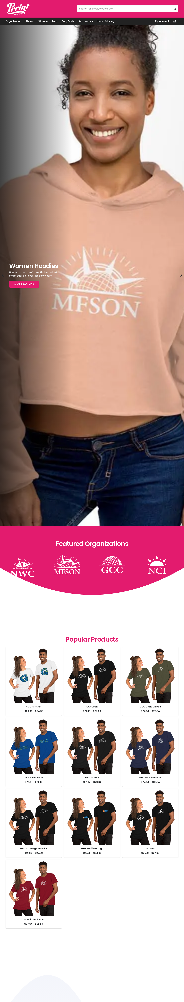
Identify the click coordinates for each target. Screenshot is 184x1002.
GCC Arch (91, 706)
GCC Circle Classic (150, 706)
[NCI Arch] (150, 817)
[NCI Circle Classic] (34, 888)
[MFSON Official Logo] (92, 817)
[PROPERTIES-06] (70, 564)
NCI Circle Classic (33, 919)
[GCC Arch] (92, 675)
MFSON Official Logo (92, 848)
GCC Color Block (33, 777)
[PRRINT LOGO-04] (18, 9)
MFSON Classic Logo (150, 777)
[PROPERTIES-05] (159, 564)
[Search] (174, 8)
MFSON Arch (92, 777)
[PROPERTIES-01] (25, 564)
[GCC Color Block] (34, 746)
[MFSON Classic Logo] (150, 746)
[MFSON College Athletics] (34, 817)
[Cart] (174, 21)
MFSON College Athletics (33, 848)
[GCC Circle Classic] (150, 675)
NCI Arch (150, 848)
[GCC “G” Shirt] (34, 675)
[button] (23, 21)
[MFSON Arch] (92, 746)
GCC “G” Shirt (34, 706)
